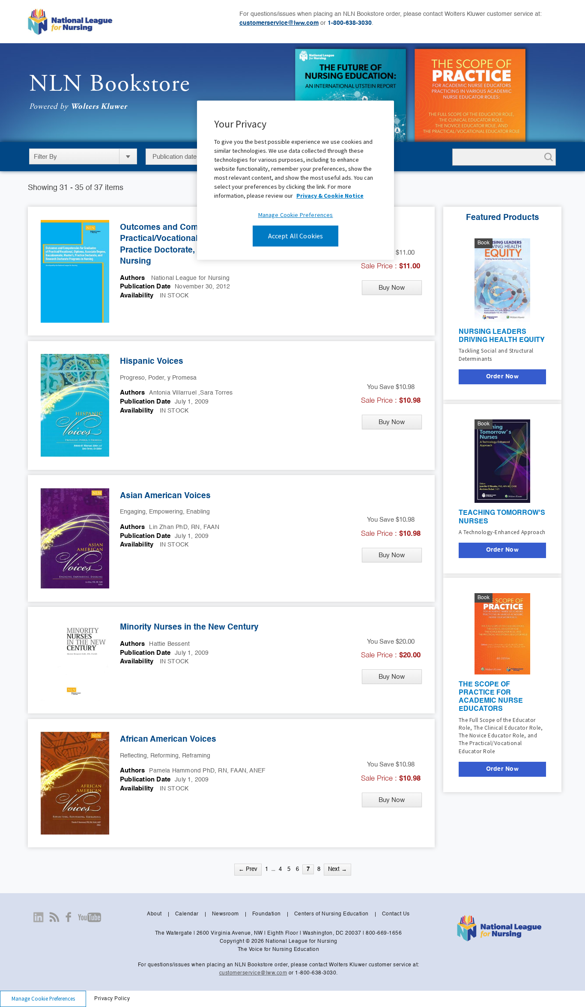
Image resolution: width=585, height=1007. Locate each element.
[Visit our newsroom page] (54, 917)
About (154, 914)
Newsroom (225, 914)
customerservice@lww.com (279, 23)
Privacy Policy (112, 998)
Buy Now (392, 287)
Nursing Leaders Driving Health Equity (502, 336)
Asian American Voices (165, 496)
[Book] (502, 279)
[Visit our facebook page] (68, 917)
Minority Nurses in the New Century (189, 627)
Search (547, 156)
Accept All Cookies (295, 236)
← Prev (248, 869)
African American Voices (168, 739)
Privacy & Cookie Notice (330, 195)
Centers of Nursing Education (331, 914)
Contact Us (396, 914)
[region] (295, 180)
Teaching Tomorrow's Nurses (502, 517)
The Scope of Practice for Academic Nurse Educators (491, 697)
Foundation (266, 914)
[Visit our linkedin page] (38, 917)
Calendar (187, 914)
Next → (337, 869)
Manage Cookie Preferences (43, 998)
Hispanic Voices (151, 361)
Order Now (502, 377)
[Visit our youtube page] (89, 917)
